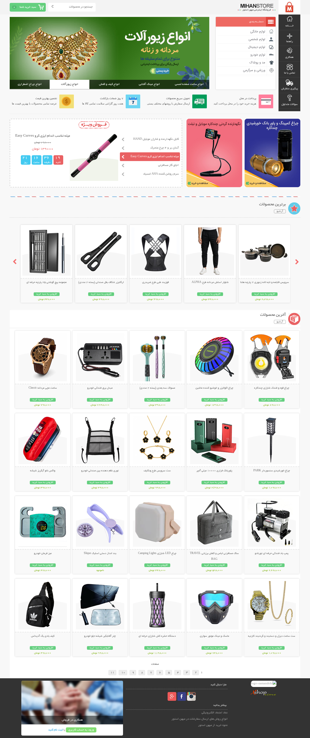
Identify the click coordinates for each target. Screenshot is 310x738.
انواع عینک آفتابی (149, 84)
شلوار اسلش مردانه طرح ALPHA (210, 282)
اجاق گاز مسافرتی (168, 165)
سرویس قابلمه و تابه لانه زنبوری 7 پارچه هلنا (264, 282)
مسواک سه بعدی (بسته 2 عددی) (157, 388)
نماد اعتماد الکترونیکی (215, 712)
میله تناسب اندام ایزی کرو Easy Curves (155, 156)
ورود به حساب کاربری (81, 729)
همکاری (289, 57)
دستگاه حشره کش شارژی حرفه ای (157, 636)
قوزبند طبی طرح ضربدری (155, 282)
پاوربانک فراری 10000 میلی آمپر (214, 470)
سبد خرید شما (28, 7)
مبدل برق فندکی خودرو (100, 388)
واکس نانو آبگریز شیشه (42, 470)
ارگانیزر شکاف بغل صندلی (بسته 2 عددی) (101, 282)
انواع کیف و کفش (109, 84)
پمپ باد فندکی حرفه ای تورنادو (271, 553)
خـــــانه (290, 25)
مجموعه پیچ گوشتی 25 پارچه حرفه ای (46, 282)
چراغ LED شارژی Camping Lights (157, 553)
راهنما (289, 41)
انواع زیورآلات (69, 84)
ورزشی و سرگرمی (254, 70)
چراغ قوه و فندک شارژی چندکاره (271, 388)
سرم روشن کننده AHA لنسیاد (161, 174)
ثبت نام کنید (55, 729)
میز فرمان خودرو (43, 553)
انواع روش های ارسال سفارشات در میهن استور (199, 719)
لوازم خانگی (257, 31)
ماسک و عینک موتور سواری (214, 636)
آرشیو (280, 211)
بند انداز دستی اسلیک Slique (100, 553)
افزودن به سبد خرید (264, 294)
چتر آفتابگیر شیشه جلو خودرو (100, 636)
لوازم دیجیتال (256, 47)
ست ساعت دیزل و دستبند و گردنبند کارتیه (271, 636)
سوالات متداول (289, 104)
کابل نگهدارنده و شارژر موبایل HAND (156, 139)
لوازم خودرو (257, 55)
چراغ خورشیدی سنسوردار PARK (271, 470)
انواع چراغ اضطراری (30, 84)
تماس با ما (289, 73)
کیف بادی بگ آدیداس (42, 636)
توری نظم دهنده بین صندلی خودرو (100, 470)
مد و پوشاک (257, 62)
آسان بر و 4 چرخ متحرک (164, 147)
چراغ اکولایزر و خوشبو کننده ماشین (214, 388)
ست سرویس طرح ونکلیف (157, 470)
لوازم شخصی (256, 39)
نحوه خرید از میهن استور (213, 725)
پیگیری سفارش (289, 88)
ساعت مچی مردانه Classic (43, 388)
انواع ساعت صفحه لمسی (189, 84)
